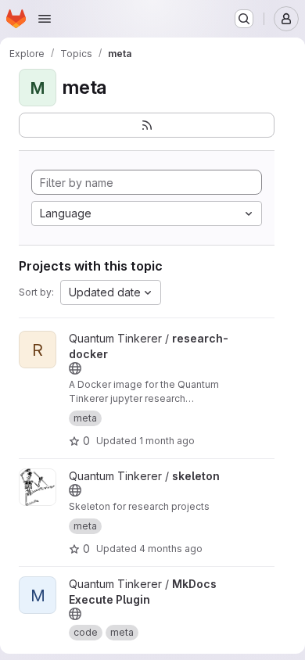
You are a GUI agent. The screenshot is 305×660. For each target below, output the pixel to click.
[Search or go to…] (244, 18)
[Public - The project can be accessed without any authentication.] (75, 368)
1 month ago (167, 441)
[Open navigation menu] (44, 18)
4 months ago (171, 548)
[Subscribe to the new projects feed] (146, 125)
